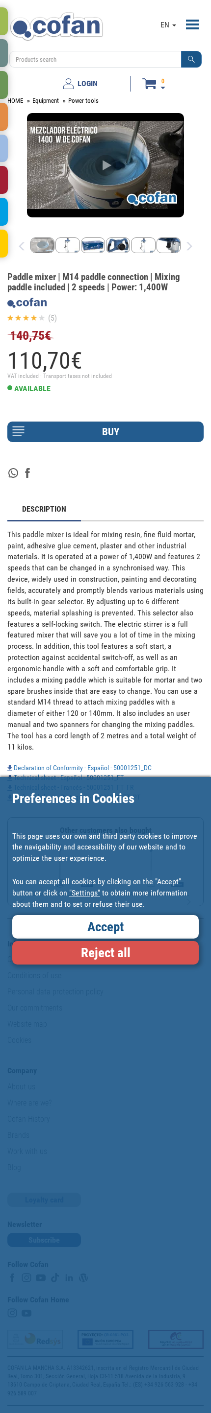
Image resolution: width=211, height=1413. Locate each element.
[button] (191, 59)
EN (165, 24)
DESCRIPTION (44, 509)
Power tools (83, 100)
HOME (15, 100)
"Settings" (84, 892)
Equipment (45, 100)
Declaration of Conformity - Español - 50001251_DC (82, 768)
